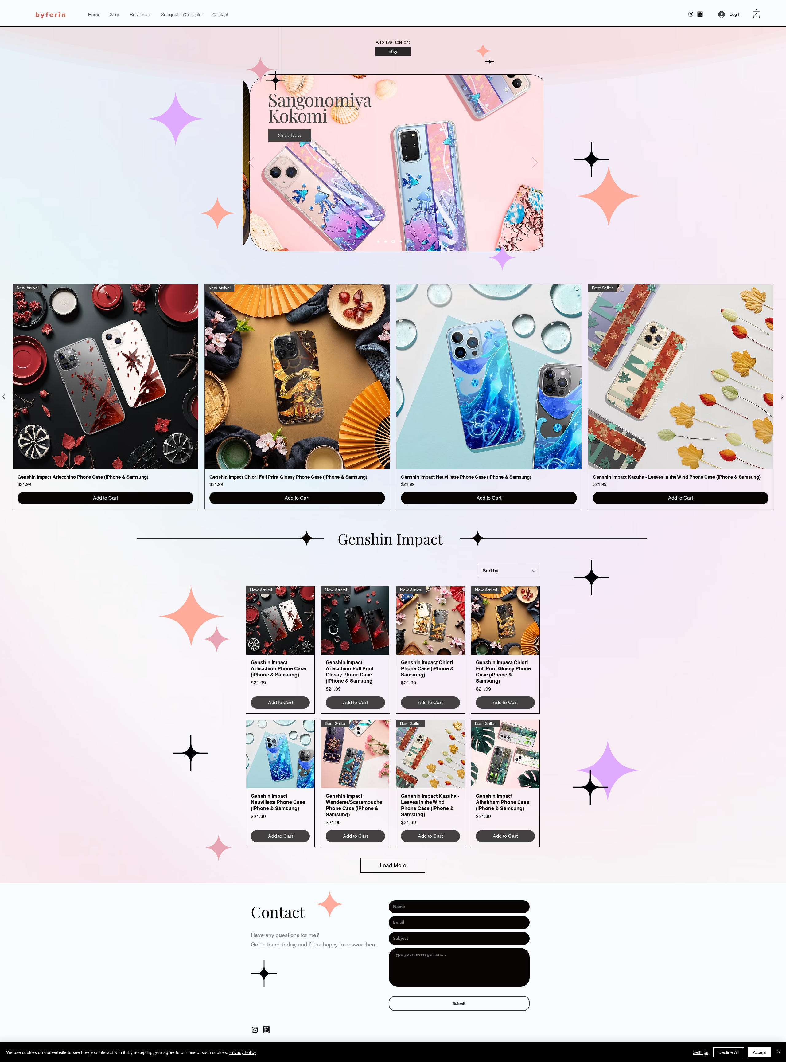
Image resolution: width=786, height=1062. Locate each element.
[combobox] (509, 571)
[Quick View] (489, 377)
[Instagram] (691, 14)
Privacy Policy (242, 1052)
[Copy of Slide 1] (378, 241)
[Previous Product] (3, 396)
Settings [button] (700, 1052)
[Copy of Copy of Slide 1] (385, 241)
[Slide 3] (408, 241)
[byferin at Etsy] (700, 14)
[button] (140, 14)
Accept (759, 1052)
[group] (393, 396)
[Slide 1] (393, 241)
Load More (393, 865)
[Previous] (251, 163)
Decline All (728, 1052)
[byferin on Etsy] (266, 1030)
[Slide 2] (401, 241)
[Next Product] (782, 396)
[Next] (535, 163)
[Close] (778, 1052)
